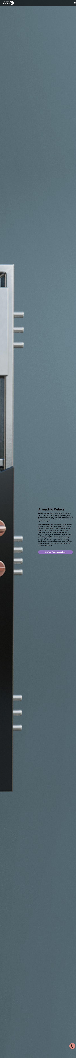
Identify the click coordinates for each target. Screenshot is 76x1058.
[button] (74, 3)
